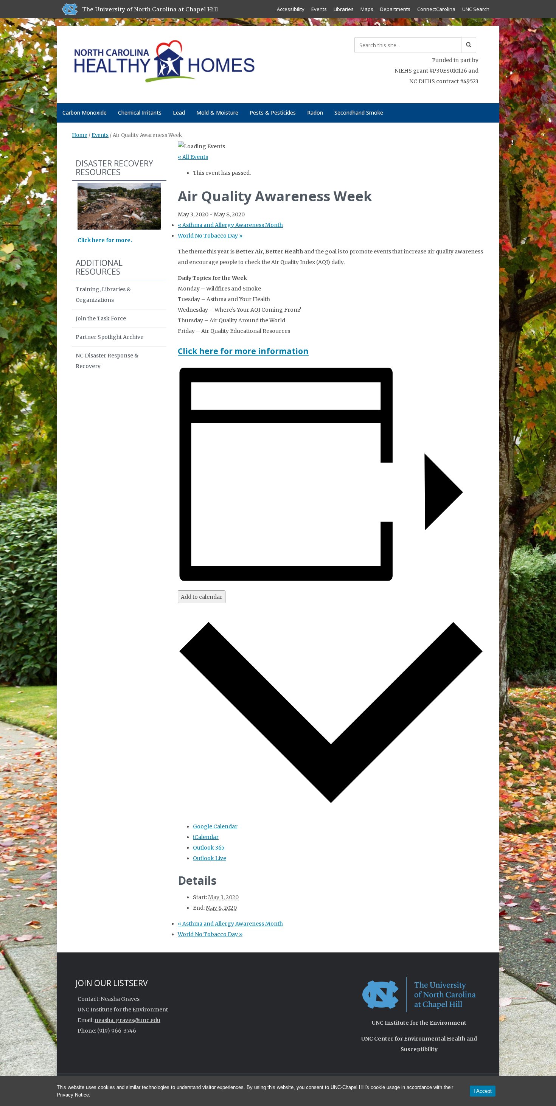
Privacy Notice (73, 1095)
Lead (179, 112)
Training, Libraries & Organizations (103, 294)
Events (319, 9)
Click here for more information (243, 351)
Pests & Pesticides (273, 112)
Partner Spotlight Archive (109, 337)
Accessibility (290, 9)
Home (79, 135)
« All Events (193, 157)
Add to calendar (201, 596)
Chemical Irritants (140, 112)
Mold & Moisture (217, 112)
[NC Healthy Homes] (164, 63)
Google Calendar (215, 826)
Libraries (344, 9)
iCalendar (206, 837)
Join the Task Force (101, 318)
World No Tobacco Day (210, 235)
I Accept (483, 1091)
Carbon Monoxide (84, 112)
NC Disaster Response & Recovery (107, 361)
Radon (315, 112)
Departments (395, 9)
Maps (366, 9)
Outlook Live (209, 858)
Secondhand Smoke (358, 112)
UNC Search (475, 9)
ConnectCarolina (436, 9)
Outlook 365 (209, 847)
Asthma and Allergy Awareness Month (230, 225)
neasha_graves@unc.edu (127, 1020)
